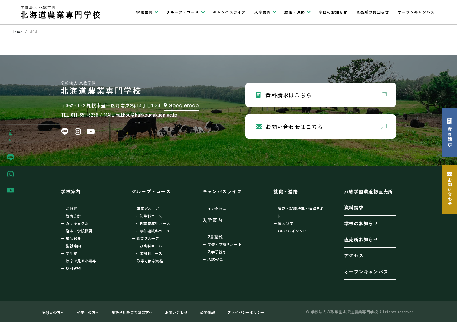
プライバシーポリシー (246, 312)
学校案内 (71, 191)
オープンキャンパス (416, 12)
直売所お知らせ (361, 239)
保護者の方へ (53, 312)
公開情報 (207, 312)
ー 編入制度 (283, 223)
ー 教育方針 (71, 215)
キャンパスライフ (229, 12)
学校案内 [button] (144, 12)
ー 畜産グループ (145, 208)
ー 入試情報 (212, 236)
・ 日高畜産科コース (152, 223)
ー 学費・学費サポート (222, 244)
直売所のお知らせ (372, 12)
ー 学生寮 (69, 253)
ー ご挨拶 (69, 208)
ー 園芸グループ (145, 238)
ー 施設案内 (71, 245)
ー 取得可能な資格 (147, 260)
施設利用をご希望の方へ (132, 312)
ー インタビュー (216, 208)
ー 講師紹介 (71, 238)
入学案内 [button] (262, 12)
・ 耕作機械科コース (152, 230)
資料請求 (354, 207)
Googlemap (183, 105)
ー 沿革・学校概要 (76, 230)
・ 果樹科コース (149, 253)
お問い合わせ (176, 312)
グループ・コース (151, 191)
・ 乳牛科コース (149, 215)
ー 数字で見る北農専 (78, 260)
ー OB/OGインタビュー (293, 230)
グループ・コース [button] (182, 12)
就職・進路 (285, 191)
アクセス (354, 255)
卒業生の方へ (88, 312)
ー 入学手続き (214, 251)
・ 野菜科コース (149, 245)
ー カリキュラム (75, 223)
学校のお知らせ (333, 12)
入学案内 (212, 220)
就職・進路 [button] (294, 12)
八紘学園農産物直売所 (368, 191)
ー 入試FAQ (212, 259)
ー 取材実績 (71, 268)
